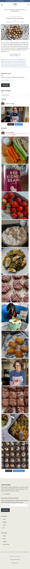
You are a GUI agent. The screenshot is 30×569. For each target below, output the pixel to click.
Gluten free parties (5, 65)
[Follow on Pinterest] (7, 494)
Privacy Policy (12, 556)
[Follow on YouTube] (9, 494)
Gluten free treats (12, 65)
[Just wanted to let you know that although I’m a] (15, 233)
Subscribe (5, 85)
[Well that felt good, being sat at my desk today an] (15, 288)
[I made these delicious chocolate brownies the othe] (15, 399)
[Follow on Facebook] (2, 494)
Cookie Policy (17, 556)
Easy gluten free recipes (11, 62)
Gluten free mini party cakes (15, 18)
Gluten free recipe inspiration (18, 61)
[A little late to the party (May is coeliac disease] (15, 344)
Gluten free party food (16, 66)
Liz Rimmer (21, 22)
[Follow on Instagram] (3, 494)
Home (4, 519)
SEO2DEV (16, 562)
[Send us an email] (5, 494)
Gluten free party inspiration (13, 64)
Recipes (20, 16)
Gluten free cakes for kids (6, 66)
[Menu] (2, 4)
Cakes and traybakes (13, 16)
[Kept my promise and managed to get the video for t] (15, 427)
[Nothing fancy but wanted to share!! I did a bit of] (15, 150)
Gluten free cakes (8, 61)
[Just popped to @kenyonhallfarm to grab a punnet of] (15, 205)
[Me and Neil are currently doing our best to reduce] (15, 261)
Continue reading (15, 54)
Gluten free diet (23, 64)
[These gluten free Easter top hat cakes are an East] (15, 455)
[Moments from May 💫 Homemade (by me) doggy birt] (15, 316)
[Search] (28, 4)
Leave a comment (25, 66)
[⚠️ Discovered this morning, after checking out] (15, 178)
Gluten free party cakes (21, 65)
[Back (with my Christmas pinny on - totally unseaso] (15, 372)
